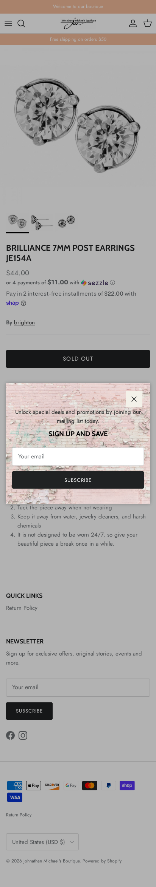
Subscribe (77, 480)
